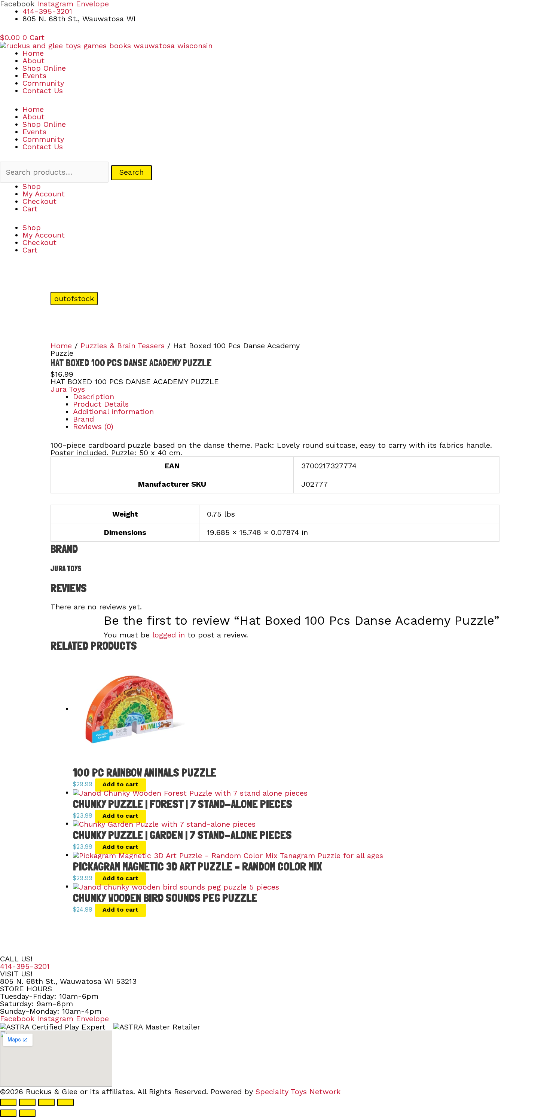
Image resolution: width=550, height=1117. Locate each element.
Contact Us (42, 90)
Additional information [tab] (113, 411)
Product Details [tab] (101, 404)
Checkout (39, 201)
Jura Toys (68, 389)
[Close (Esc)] (65, 1102)
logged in (168, 634)
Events (34, 75)
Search (131, 172)
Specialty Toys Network (298, 1091)
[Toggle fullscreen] (27, 1102)
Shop (31, 186)
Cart (29, 208)
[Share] (46, 1102)
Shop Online (44, 68)
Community (43, 83)
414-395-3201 (25, 966)
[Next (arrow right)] (27, 1113)
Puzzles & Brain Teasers (122, 345)
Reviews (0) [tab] (93, 426)
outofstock (74, 298)
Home (33, 53)
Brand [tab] (83, 418)
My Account (43, 193)
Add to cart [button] (120, 784)
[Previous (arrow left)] (8, 1113)
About (33, 60)
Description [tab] (93, 396)
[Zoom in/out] (8, 1102)
